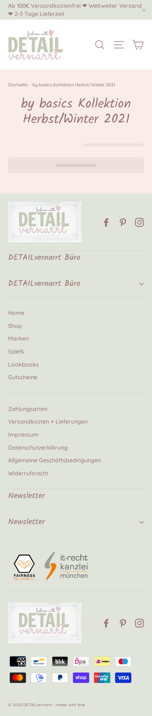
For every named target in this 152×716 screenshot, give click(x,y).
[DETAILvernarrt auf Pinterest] (122, 222)
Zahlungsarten (27, 409)
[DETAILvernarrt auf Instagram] (139, 222)
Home (16, 312)
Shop (15, 325)
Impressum (23, 434)
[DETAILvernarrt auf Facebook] (106, 222)
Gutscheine (22, 377)
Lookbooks (23, 364)
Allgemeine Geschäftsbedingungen (54, 460)
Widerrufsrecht (28, 473)
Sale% (16, 351)
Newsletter (26, 522)
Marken (18, 338)
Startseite (18, 85)
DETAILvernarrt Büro (44, 283)
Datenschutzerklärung (38, 447)
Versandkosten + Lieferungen (48, 421)
